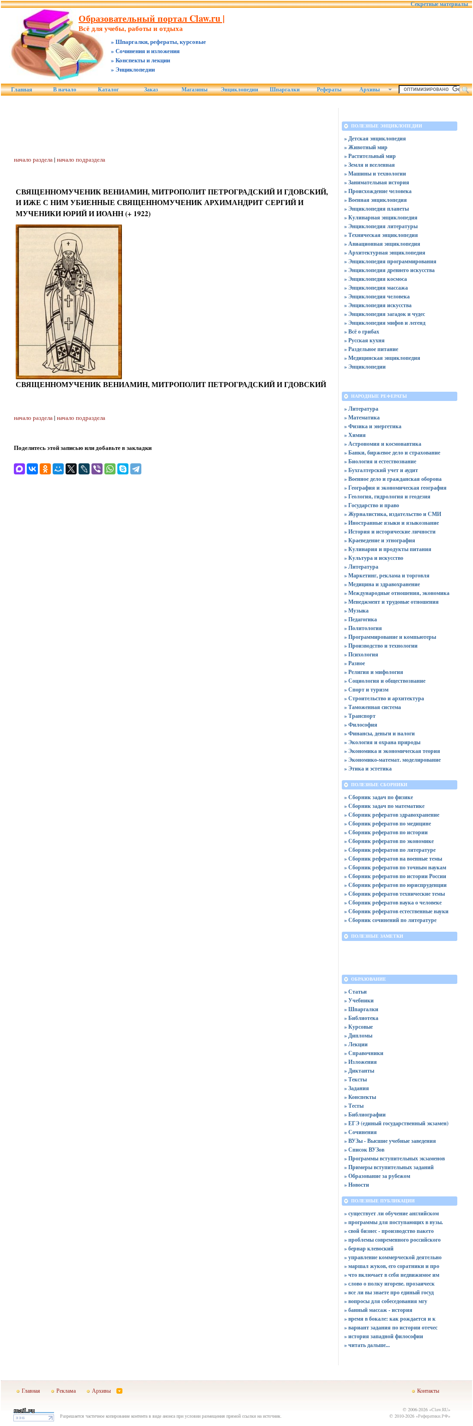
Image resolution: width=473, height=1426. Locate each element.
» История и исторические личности (390, 531)
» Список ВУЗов (364, 1149)
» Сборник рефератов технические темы (394, 894)
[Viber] (97, 468)
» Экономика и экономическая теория (392, 751)
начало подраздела (81, 159)
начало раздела (33, 159)
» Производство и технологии (381, 645)
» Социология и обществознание (384, 681)
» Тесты (354, 1106)
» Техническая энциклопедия (381, 235)
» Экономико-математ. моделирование (392, 760)
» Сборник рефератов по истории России (395, 876)
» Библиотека (361, 1018)
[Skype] (122, 468)
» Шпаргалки (361, 1009)
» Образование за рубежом (377, 1176)
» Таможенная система (372, 707)
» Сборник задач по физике (378, 797)
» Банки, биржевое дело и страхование (392, 452)
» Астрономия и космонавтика (382, 444)
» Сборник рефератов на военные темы (393, 858)
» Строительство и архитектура (384, 698)
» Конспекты (360, 1097)
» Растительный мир (370, 156)
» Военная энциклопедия (375, 200)
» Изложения (360, 1062)
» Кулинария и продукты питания (387, 549)
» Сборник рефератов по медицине (387, 823)
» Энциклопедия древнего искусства (389, 270)
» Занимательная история (376, 182)
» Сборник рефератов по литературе (390, 850)
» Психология (361, 654)
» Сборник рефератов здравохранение (391, 815)
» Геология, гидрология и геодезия (387, 496)
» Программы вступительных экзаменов (394, 1158)
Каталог (108, 89)
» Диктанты (359, 1070)
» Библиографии (365, 1114)
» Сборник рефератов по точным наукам (395, 867)
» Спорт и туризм (366, 689)
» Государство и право (371, 505)
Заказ (151, 89)
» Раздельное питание (371, 349)
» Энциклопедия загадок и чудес (384, 314)
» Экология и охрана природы (382, 742)
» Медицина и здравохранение (382, 584)
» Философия (360, 724)
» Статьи (355, 991)
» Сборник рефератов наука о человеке (393, 902)
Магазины (194, 89)
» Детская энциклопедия (375, 138)
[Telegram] (135, 468)
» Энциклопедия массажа (376, 287)
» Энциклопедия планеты (376, 208)
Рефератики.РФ (433, 1416)
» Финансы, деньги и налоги (379, 733)
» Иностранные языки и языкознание (391, 523)
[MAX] (19, 468)
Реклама (66, 1390)
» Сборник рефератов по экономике (389, 841)
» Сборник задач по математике (384, 806)
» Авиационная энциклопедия (382, 244)
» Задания (356, 1088)
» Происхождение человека (378, 191)
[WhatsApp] (109, 468)
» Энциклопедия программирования (390, 261)
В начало (64, 89)
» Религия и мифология (373, 672)
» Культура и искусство (373, 558)
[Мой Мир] (58, 468)
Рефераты (329, 89)
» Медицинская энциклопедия (382, 358)
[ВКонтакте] (32, 468)
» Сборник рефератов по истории (386, 832)
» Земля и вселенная (369, 165)
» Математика (362, 417)
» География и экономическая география (395, 488)
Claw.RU (439, 1409)
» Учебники (359, 1000)
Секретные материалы (439, 4)
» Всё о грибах (361, 331)
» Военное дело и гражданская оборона (393, 479)
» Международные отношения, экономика (396, 593)
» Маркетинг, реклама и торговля (387, 575)
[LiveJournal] (84, 468)
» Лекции (356, 1044)
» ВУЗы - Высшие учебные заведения (390, 1141)
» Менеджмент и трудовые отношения (391, 602)
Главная (21, 89)
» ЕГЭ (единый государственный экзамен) (396, 1123)
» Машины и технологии (375, 173)
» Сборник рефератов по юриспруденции (395, 885)
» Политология (363, 628)
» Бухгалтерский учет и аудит (381, 470)
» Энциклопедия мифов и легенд (384, 323)
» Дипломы (358, 1035)
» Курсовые (358, 1027)
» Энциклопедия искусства (378, 305)
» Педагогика (360, 619)
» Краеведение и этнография (379, 540)
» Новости (356, 1185)
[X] (71, 468)
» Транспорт (360, 716)
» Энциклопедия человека (377, 296)
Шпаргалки (285, 89)
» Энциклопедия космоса (375, 279)
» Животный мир (366, 147)
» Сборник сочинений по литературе (390, 920)
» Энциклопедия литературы (381, 226)
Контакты (428, 1390)
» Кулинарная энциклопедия (381, 217)
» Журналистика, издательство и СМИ (392, 514)
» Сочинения (360, 1132)
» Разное (354, 663)
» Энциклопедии (365, 366)
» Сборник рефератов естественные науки (396, 911)
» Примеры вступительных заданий (389, 1167)
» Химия (355, 435)
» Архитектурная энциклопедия (384, 252)
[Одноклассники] (45, 468)
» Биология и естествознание (380, 461)
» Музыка (356, 610)
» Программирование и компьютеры (390, 637)
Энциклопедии (239, 89)
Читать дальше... (369, 1345)
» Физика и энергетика (372, 426)
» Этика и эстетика (368, 768)
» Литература (361, 409)
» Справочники (363, 1053)
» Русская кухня (364, 340)
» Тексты (355, 1079)
